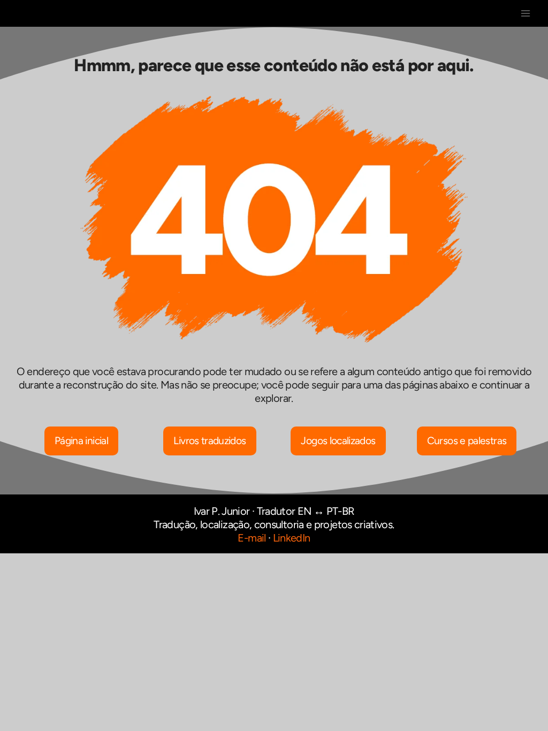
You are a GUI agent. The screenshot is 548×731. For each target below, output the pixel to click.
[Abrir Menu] (525, 13)
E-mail (251, 537)
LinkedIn (291, 537)
